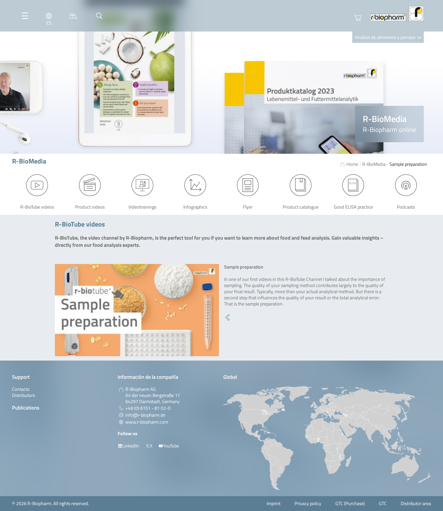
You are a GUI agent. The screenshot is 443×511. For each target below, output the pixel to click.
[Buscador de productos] (73, 16)
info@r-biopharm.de (145, 415)
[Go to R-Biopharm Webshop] (357, 18)
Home (352, 164)
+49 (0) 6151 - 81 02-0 (147, 408)
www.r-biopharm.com (146, 421)
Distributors (23, 395)
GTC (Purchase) (350, 503)
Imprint (273, 503)
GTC (383, 503)
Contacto (21, 389)
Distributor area (416, 503)
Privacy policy (308, 503)
